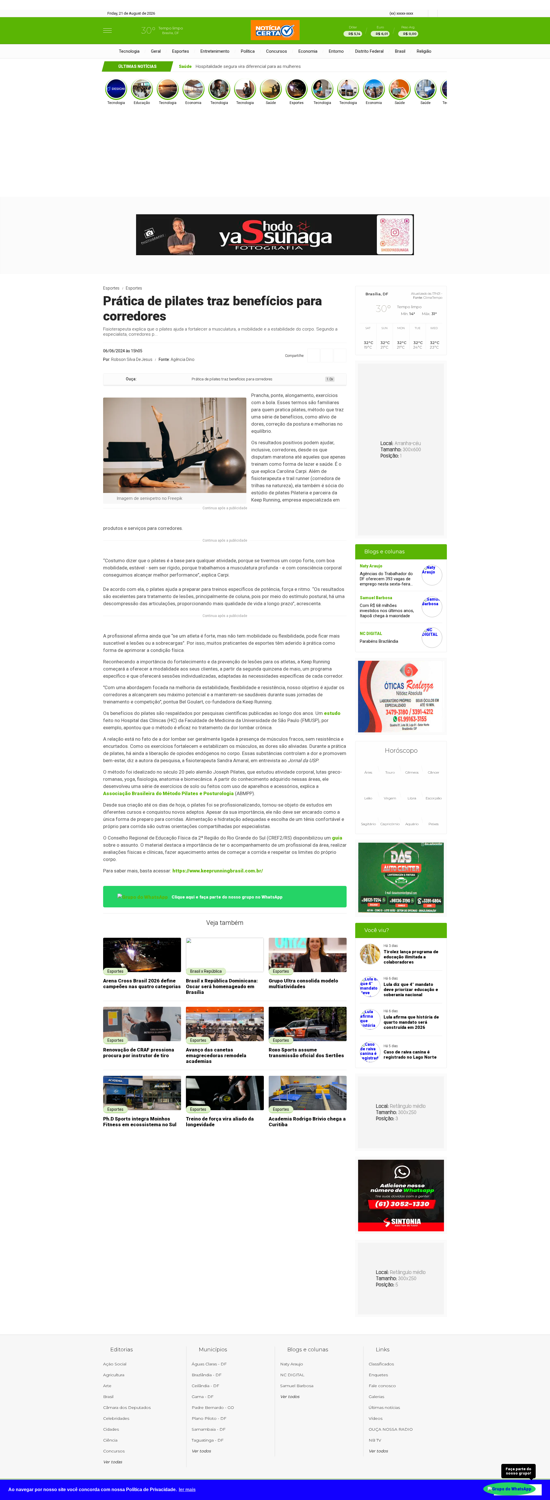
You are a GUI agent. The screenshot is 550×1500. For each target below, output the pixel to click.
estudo (332, 713)
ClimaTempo (432, 298)
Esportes (180, 51)
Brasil (400, 51)
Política (248, 51)
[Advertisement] (275, 148)
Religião (424, 51)
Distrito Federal (369, 51)
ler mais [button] (187, 1489)
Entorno (336, 51)
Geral (156, 51)
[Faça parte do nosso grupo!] (509, 1487)
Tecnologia (129, 51)
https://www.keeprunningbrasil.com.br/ (217, 871)
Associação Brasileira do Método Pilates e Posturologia (168, 793)
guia (337, 838)
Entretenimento (215, 51)
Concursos (276, 51)
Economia (307, 51)
